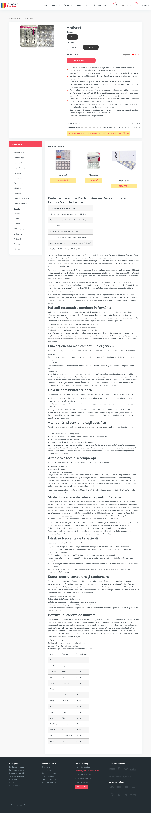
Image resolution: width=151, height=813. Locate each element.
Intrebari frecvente (102, 5)
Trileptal (17, 239)
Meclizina (93, 175)
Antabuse (18, 178)
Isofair (16, 219)
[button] (63, 180)
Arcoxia (17, 208)
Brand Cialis (19, 152)
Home (45, 5)
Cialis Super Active (21, 198)
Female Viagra (20, 163)
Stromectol (18, 183)
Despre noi (68, 5)
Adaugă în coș (81, 60)
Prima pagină (13, 18)
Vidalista (17, 188)
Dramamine (123, 181)
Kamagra (17, 173)
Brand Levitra (19, 168)
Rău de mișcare (24, 18)
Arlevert (63, 175)
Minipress (18, 249)
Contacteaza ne (83, 5)
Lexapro (17, 213)
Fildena (17, 224)
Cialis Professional (21, 203)
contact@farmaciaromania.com (88, 771)
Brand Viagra (19, 158)
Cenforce (17, 193)
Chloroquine (19, 229)
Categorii (56, 5)
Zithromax (18, 234)
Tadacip (17, 244)
